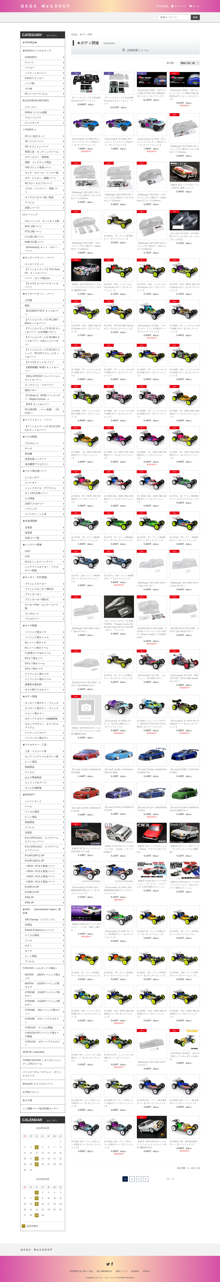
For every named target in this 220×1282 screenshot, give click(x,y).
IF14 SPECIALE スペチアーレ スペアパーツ (43, 848)
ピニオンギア (32, 477)
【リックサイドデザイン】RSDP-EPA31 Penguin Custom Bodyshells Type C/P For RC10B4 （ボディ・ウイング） (118, 625)
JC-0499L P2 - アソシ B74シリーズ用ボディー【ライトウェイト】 (118, 1103)
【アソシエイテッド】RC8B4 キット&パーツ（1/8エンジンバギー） (42, 341)
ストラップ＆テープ (35, 782)
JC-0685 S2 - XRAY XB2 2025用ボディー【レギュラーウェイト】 (184, 414)
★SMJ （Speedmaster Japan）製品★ (42, 911)
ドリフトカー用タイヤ (37, 674)
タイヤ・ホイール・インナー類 (41, 173)
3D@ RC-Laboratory (33, 1052)
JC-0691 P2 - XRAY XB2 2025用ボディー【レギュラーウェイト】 (184, 455)
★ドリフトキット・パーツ (37, 420)
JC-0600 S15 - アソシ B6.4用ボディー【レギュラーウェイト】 (152, 1101)
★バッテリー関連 (32, 544)
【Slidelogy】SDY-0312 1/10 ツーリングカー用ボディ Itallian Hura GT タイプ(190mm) (152, 197)
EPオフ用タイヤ (34, 658)
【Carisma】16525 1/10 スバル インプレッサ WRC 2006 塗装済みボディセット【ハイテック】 (184, 94)
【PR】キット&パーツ (37, 404)
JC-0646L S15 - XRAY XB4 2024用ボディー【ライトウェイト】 (184, 1014)
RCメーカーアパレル (36, 94)
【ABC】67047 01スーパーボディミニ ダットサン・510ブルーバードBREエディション (184, 885)
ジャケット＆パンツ (35, 73)
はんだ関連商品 (33, 777)
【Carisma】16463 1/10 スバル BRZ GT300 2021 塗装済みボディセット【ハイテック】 (151, 93)
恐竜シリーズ (32, 207)
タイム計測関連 (33, 788)
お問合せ (146, 1271)
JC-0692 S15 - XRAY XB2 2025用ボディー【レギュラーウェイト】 (118, 499)
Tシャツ (29, 62)
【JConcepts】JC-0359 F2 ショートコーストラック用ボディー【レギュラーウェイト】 (151, 142)
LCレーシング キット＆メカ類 (42, 221)
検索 (195, 17)
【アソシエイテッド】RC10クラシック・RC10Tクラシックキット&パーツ (42, 353)
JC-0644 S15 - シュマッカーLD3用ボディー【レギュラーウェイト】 (86, 1014)
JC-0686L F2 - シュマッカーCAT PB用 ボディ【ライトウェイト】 (86, 372)
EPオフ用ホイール (35, 663)
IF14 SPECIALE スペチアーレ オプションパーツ (43, 840)
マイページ (180, 6)
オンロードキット (34, 264)
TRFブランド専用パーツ (38, 167)
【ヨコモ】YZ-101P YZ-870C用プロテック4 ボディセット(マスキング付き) (184, 236)
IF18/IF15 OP (32, 887)
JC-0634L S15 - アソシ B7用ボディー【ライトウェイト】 (184, 974)
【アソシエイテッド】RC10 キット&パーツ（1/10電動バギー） (42, 330)
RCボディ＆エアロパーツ (38, 183)
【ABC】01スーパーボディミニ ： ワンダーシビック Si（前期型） (184, 849)
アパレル (29, 202)
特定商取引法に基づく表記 (81, 1271)
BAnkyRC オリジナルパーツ (38, 1084)
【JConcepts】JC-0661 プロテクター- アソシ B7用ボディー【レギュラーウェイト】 (151, 328)
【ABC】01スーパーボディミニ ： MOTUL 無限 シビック (184, 186)
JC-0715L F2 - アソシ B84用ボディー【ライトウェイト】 (151, 538)
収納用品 (29, 767)
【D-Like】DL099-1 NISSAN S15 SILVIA (86, 809)
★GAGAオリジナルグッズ (37, 50)
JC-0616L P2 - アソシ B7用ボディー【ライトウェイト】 (118, 974)
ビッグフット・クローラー (39, 385)
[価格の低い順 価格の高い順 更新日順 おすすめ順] (190, 63)
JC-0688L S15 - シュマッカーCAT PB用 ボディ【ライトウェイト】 (86, 414)
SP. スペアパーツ (34, 141)
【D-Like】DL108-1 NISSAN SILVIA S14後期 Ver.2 (184, 809)
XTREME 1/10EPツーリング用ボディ (42, 994)
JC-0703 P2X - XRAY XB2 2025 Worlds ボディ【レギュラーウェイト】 (185, 287)
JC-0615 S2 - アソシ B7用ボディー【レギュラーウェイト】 (151, 932)
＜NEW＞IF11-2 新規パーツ (40, 881)
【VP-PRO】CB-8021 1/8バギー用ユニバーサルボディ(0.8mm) (184, 1056)
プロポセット (32, 443)
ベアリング (31, 509)
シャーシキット (33, 801)
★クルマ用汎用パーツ (35, 471)
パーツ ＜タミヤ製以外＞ (38, 278)
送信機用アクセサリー (37, 464)
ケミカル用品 (32, 811)
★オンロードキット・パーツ (38, 257)
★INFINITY (29, 794)
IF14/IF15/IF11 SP (34, 860)
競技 (27, 305)
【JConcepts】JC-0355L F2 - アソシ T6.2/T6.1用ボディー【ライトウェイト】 (118, 723)
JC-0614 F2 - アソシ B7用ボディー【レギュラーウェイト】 (118, 676)
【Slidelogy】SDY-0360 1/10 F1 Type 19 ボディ (85, 629)
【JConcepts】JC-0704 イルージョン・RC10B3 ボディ (151, 676)
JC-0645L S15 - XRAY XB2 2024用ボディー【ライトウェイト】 (152, 1014)
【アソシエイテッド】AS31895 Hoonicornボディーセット (86, 99)
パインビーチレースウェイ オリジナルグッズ (42, 1074)
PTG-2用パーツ (33, 231)
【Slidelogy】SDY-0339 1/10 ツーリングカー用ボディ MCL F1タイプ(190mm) (152, 246)
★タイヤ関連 (30, 625)
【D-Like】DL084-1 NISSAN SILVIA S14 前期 (118, 771)
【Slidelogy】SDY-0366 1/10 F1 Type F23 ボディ (151, 584)
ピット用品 (31, 761)
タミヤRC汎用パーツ (36, 493)
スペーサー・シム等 (35, 514)
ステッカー (31, 107)
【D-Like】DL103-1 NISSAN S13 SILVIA (119, 808)
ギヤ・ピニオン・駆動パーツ (40, 178)
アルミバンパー (33, 117)
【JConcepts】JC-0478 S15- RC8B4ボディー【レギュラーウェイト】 (184, 723)
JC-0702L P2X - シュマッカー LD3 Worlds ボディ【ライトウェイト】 (151, 287)
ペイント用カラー (34, 713)
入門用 (28, 300)
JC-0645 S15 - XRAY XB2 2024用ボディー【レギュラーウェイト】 (119, 1014)
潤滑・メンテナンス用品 (38, 162)
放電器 (28, 532)
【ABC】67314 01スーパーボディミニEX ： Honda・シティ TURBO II (119, 849)
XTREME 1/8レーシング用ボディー (42, 1012)
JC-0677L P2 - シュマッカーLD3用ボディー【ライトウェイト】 (118, 1058)
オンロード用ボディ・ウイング (41, 703)
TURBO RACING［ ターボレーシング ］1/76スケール (42, 1062)
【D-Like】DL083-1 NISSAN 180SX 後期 (86, 771)
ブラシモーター (33, 594)
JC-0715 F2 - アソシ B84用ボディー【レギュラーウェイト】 (118, 538)
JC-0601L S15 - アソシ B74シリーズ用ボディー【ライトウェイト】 (118, 1144)
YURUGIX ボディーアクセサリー (42, 1043)
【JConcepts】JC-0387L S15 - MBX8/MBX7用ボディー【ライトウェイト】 (118, 890)
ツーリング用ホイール (37, 637)
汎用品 (28, 832)
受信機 (28, 453)
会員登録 (163, 6)
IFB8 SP (29, 897)
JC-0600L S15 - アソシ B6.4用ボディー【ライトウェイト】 (184, 1101)
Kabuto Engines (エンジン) (39, 930)
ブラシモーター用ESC (37, 599)
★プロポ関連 (30, 436)
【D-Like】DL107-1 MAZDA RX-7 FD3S (152, 809)
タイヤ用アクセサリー (37, 689)
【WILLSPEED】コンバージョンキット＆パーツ (42, 378)
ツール (28, 806)
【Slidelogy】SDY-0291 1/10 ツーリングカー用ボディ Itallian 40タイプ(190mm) (86, 246)
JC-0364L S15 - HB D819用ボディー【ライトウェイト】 (184, 1143)
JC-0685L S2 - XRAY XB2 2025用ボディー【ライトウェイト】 (86, 455)
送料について (122, 1271)
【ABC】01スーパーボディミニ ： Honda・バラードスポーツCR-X (151, 849)
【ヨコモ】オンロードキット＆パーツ (41, 285)
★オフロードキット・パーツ (38, 293)
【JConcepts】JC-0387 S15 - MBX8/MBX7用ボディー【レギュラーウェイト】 (85, 890)
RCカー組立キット (35, 136)
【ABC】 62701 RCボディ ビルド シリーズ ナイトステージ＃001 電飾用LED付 (151, 1144)
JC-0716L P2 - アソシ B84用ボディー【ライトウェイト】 (184, 538)
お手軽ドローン (31, 1092)
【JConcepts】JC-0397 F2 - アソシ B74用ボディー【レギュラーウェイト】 (118, 934)
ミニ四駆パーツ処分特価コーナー (41, 1108)
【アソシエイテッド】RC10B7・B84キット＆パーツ (42, 321)
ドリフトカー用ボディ (37, 738)
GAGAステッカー (34, 78)
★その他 (27, 1100)
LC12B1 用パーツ (34, 236)
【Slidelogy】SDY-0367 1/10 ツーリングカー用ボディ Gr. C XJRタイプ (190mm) (86, 195)
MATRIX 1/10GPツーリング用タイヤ (42, 985)
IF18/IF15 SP (32, 892)
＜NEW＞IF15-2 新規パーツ (40, 871)
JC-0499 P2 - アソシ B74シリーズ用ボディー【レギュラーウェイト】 (86, 1103)
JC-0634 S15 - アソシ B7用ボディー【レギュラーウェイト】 (151, 974)
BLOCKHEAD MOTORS (36, 100)
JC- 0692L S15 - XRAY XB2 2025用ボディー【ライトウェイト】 (152, 499)
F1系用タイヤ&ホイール (38, 653)
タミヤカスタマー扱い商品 (39, 197)
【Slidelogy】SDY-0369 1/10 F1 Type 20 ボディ (184, 584)
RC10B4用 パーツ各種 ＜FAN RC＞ (42, 411)
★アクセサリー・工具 (35, 744)
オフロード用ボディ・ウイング (41, 708)
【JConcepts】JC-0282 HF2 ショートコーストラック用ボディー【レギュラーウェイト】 (86, 142)
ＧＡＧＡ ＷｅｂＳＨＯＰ (45, 6)
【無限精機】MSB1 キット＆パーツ (41, 369)
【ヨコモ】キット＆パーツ (39, 362)
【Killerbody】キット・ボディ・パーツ (42, 249)
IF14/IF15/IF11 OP (34, 855)
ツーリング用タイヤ (35, 632)
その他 (28, 88)
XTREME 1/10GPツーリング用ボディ (42, 1003)
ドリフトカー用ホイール (38, 679)
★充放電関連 (30, 521)
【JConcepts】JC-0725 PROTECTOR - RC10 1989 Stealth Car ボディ (184, 678)
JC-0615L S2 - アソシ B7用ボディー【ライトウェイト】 (184, 932)
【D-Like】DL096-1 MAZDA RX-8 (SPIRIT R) (152, 771)
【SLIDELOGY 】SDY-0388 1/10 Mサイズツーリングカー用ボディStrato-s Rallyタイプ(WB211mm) (152, 632)
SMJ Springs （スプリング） (40, 919)
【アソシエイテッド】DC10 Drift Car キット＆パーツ (42, 428)
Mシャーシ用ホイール (36, 648)
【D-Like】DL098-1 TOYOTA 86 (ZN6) (184, 771)
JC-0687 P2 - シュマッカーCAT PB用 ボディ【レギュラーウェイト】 (119, 372)
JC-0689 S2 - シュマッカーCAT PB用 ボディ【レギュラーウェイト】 (119, 414)
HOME (74, 34)
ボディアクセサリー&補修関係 (41, 718)
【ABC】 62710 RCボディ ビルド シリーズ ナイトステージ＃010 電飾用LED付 (86, 287)
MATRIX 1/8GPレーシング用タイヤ (42, 976)
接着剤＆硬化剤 (33, 684)
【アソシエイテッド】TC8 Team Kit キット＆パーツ (42, 271)
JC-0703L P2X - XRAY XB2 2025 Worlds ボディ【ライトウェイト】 (86, 328)
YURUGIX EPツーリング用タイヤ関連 (42, 1035)
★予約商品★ (30, 42)
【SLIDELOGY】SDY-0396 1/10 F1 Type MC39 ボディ (184, 629)
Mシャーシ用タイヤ (35, 642)
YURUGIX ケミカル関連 (39, 1027)
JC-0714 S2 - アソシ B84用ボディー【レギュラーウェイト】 (184, 497)
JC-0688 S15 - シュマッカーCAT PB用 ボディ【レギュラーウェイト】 (184, 372)
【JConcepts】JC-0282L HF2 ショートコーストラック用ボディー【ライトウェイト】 (118, 142)
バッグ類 (29, 83)
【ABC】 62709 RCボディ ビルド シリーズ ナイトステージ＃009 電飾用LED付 (86, 731)
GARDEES (31, 57)
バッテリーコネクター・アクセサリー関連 (41, 569)
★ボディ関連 (30, 696)
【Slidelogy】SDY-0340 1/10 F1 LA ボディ (151, 1063)
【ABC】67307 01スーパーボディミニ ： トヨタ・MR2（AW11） (86, 927)
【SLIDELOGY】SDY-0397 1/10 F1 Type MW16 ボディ (86, 684)
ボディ (28, 945)
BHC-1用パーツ (33, 226)
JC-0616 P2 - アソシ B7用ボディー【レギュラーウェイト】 (85, 974)
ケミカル (29, 772)
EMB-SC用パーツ (34, 242)
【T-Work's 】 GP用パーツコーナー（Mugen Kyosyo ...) (42, 397)
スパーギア (31, 482)
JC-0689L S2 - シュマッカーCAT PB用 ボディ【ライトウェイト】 (152, 414)
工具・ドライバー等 (35, 751)
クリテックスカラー (35, 732)
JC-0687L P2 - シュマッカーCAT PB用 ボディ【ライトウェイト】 (152, 372)
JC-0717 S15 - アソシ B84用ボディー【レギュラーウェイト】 (85, 578)
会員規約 (135, 1271)
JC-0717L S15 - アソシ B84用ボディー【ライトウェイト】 (118, 577)
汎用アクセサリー (34, 503)
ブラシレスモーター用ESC (39, 589)
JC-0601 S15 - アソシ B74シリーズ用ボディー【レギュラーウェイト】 (85, 1144)
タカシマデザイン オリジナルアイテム (41, 726)
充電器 (28, 527)
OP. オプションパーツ (36, 146)
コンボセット (32, 613)
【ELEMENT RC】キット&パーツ (42, 313)
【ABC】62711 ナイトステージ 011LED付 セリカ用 (85, 850)
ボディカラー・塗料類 (37, 157)
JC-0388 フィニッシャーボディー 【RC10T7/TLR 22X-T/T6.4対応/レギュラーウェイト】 (151, 723)
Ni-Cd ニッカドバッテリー (39, 561)
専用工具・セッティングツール (41, 152)
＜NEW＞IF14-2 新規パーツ (40, 876)
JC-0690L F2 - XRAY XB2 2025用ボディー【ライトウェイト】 (152, 455)
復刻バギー (31, 390)
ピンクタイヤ (32, 123)
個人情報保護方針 (104, 1271)
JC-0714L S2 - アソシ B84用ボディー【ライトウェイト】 (85, 538)
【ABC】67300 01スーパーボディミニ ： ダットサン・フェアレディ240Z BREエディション (152, 884)
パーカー (29, 67)
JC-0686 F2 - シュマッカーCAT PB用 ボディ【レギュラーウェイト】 (185, 328)
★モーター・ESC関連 (35, 577)
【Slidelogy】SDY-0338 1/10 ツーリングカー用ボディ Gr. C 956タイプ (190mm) (184, 149)
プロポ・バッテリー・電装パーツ (41, 190)
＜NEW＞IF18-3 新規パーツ (40, 866)
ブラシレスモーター (35, 584)
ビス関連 (29, 498)
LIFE (27, 556)
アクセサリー (32, 619)
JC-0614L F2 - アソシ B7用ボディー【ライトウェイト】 (118, 237)
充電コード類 (32, 538)
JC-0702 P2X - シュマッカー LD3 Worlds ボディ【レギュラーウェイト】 (118, 287)
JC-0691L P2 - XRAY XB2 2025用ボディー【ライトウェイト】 (86, 499)
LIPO (27, 551)
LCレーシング (31, 214)
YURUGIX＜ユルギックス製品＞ (40, 968)
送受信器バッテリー (35, 459)
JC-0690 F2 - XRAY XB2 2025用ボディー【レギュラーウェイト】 (119, 455)
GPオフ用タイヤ (34, 668)
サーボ (28, 448)
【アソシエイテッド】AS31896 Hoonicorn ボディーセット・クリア (119, 100)
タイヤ (28, 951)
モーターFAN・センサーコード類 (41, 606)
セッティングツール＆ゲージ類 (41, 756)
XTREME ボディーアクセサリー (42, 1020)
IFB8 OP (29, 902)
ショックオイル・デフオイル (40, 488)
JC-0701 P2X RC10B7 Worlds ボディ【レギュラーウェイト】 (119, 327)
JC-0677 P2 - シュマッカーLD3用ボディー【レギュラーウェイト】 (86, 1058)
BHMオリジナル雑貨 (36, 112)
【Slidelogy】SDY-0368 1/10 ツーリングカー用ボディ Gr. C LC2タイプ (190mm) (119, 197)
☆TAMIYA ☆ (30, 129)
